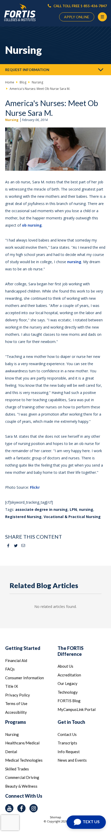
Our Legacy (67, 683)
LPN (73, 509)
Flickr (35, 487)
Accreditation (69, 675)
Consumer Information (24, 677)
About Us (65, 666)
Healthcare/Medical (22, 743)
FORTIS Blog (69, 700)
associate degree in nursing (41, 509)
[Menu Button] (102, 16)
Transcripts (67, 743)
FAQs (10, 669)
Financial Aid (16, 660)
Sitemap (55, 817)
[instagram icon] (33, 808)
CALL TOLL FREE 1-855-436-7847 (80, 6)
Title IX (11, 686)
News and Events (72, 760)
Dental (11, 751)
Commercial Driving (22, 777)
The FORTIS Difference (70, 651)
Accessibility (16, 712)
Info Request (69, 751)
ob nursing (32, 225)
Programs (15, 722)
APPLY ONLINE (76, 17)
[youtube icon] (9, 808)
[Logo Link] (20, 12)
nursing (74, 261)
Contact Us (67, 734)
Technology (68, 692)
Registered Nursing (23, 516)
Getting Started (22, 648)
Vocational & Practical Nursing (72, 516)
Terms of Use (16, 703)
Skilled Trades (17, 769)
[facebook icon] (21, 808)
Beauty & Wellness (21, 786)
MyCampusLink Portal (77, 709)
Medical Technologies (24, 760)
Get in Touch (71, 722)
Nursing (11, 120)
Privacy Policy (17, 695)
